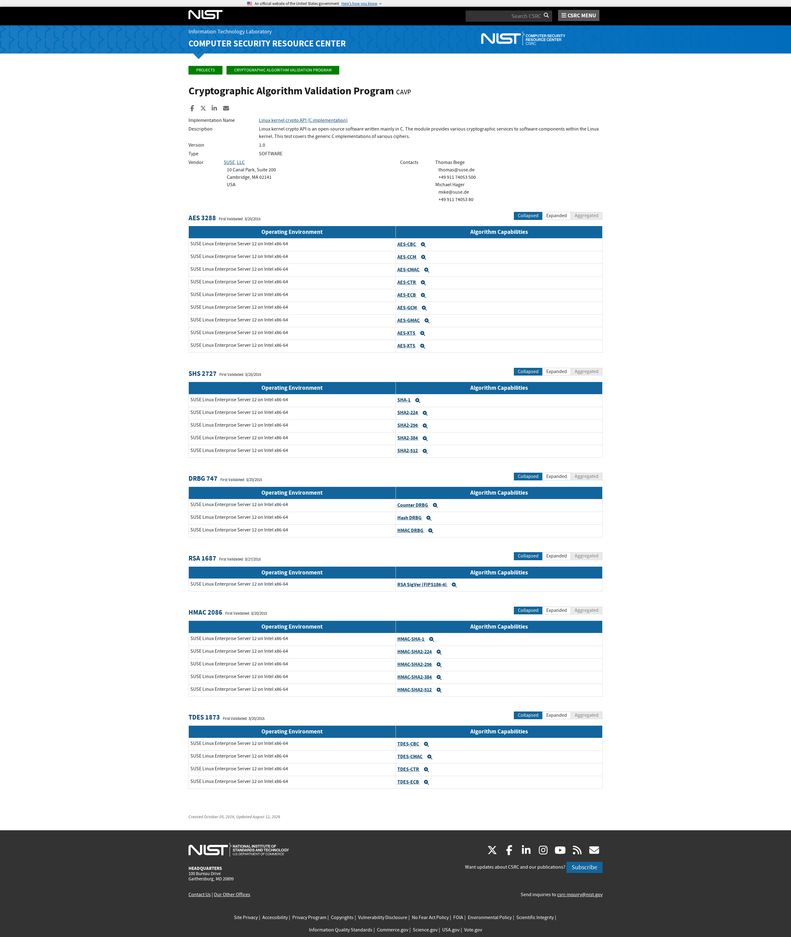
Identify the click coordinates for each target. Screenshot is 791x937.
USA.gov (450, 930)
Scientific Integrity (535, 917)
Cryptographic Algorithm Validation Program (283, 70)
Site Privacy (246, 917)
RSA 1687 (202, 558)
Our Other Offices (232, 895)
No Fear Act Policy (430, 917)
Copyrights (342, 917)
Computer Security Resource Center (267, 43)
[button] (423, 244)
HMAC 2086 (205, 612)
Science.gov (425, 930)
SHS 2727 (202, 373)
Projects (205, 70)
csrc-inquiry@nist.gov (580, 895)
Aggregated (587, 216)
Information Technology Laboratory (230, 31)
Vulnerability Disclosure (382, 917)
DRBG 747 (203, 478)
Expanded (556, 216)
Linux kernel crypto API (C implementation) (303, 120)
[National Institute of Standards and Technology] (238, 849)
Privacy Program (309, 917)
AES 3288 (202, 218)
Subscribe (584, 867)
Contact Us (199, 895)
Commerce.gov (392, 930)
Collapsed (528, 216)
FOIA (458, 917)
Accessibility (275, 917)
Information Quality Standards (340, 930)
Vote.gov (473, 930)
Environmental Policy (490, 917)
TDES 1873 (204, 717)
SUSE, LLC (234, 162)
